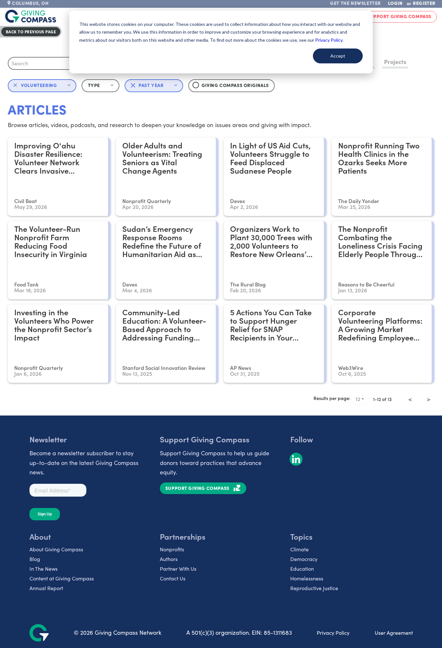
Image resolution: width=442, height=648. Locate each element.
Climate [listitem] (299, 549)
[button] (100, 85)
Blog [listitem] (34, 559)
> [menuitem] (428, 399)
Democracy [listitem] (303, 559)
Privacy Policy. (329, 40)
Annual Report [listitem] (46, 588)
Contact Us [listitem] (172, 578)
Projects (395, 62)
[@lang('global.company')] (30, 16)
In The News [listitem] (43, 568)
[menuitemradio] (419, 394)
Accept (337, 56)
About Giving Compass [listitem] (56, 549)
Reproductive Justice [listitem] (314, 588)
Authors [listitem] (169, 559)
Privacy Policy (333, 632)
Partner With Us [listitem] (178, 568)
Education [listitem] (302, 568)
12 (358, 398)
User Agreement (394, 632)
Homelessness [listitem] (306, 578)
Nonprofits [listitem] (172, 549)
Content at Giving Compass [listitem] (61, 578)
